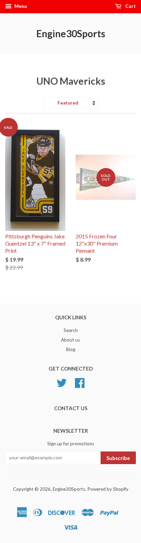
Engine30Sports (70, 33)
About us (70, 340)
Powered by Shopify (107, 489)
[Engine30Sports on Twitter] (61, 385)
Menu (20, 6)
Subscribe (118, 458)
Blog (70, 349)
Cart (130, 6)
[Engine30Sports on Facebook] (80, 385)
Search (71, 330)
